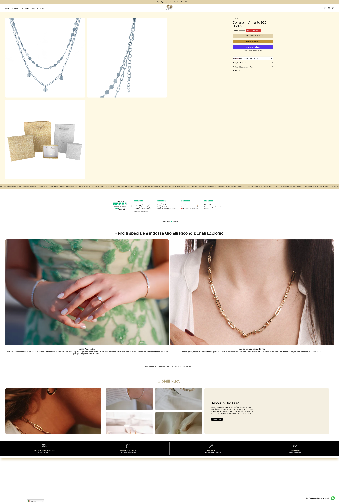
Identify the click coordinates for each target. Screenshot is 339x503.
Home (143, 468)
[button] (325, 8)
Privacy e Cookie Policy (173, 482)
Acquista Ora (11, 186)
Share (238, 71)
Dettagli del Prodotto (240, 63)
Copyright (169, 484)
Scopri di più (217, 419)
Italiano (33, 501)
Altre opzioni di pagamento (253, 50)
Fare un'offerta (253, 41)
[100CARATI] (169, 8)
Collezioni (144, 471)
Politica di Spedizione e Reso (243, 67)
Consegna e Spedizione (173, 476)
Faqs (143, 479)
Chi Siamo (145, 473)
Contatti (144, 476)
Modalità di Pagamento (174, 473)
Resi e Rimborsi (170, 479)
